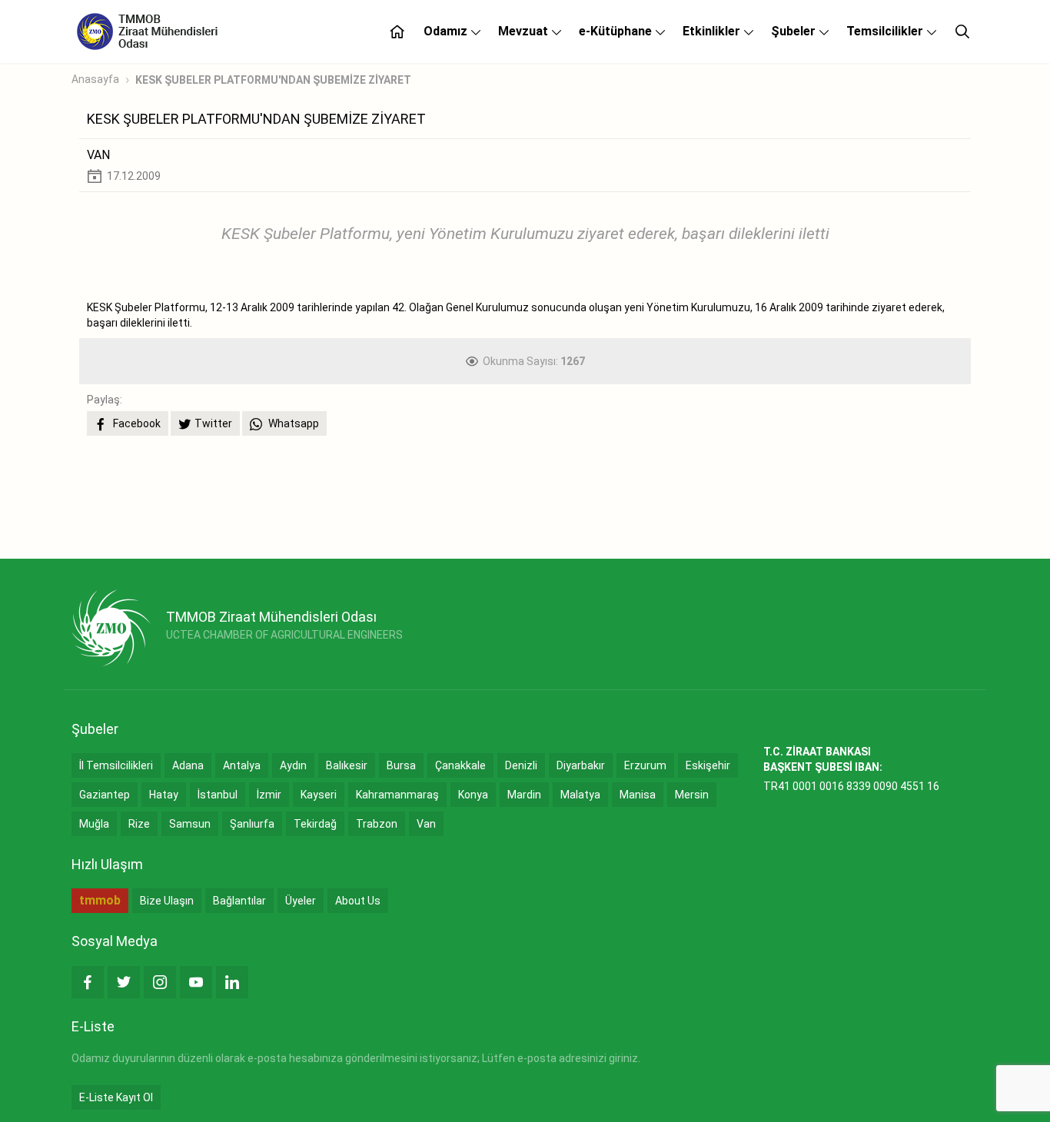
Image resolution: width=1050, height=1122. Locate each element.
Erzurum (645, 765)
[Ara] (962, 31)
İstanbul (218, 794)
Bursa (401, 765)
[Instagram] (160, 982)
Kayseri (319, 794)
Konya (473, 794)
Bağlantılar (239, 901)
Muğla (94, 824)
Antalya (242, 765)
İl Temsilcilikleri (116, 765)
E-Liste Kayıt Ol (116, 1097)
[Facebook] (87, 982)
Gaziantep (104, 794)
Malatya (580, 794)
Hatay (163, 794)
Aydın (293, 765)
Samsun (190, 824)
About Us (357, 901)
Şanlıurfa (252, 824)
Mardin (524, 794)
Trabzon (376, 824)
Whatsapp (292, 423)
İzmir (269, 794)
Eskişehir (708, 765)
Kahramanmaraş (397, 794)
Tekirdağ (315, 824)
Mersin (692, 794)
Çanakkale (460, 765)
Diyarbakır (581, 765)
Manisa (638, 794)
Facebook (136, 423)
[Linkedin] (232, 982)
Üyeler (300, 901)
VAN (98, 155)
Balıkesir (346, 765)
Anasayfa (95, 79)
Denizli (521, 765)
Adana (188, 765)
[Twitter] (124, 982)
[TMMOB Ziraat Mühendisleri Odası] (111, 627)
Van (426, 824)
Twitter (213, 423)
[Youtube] (196, 982)
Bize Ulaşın (167, 901)
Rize (139, 824)
